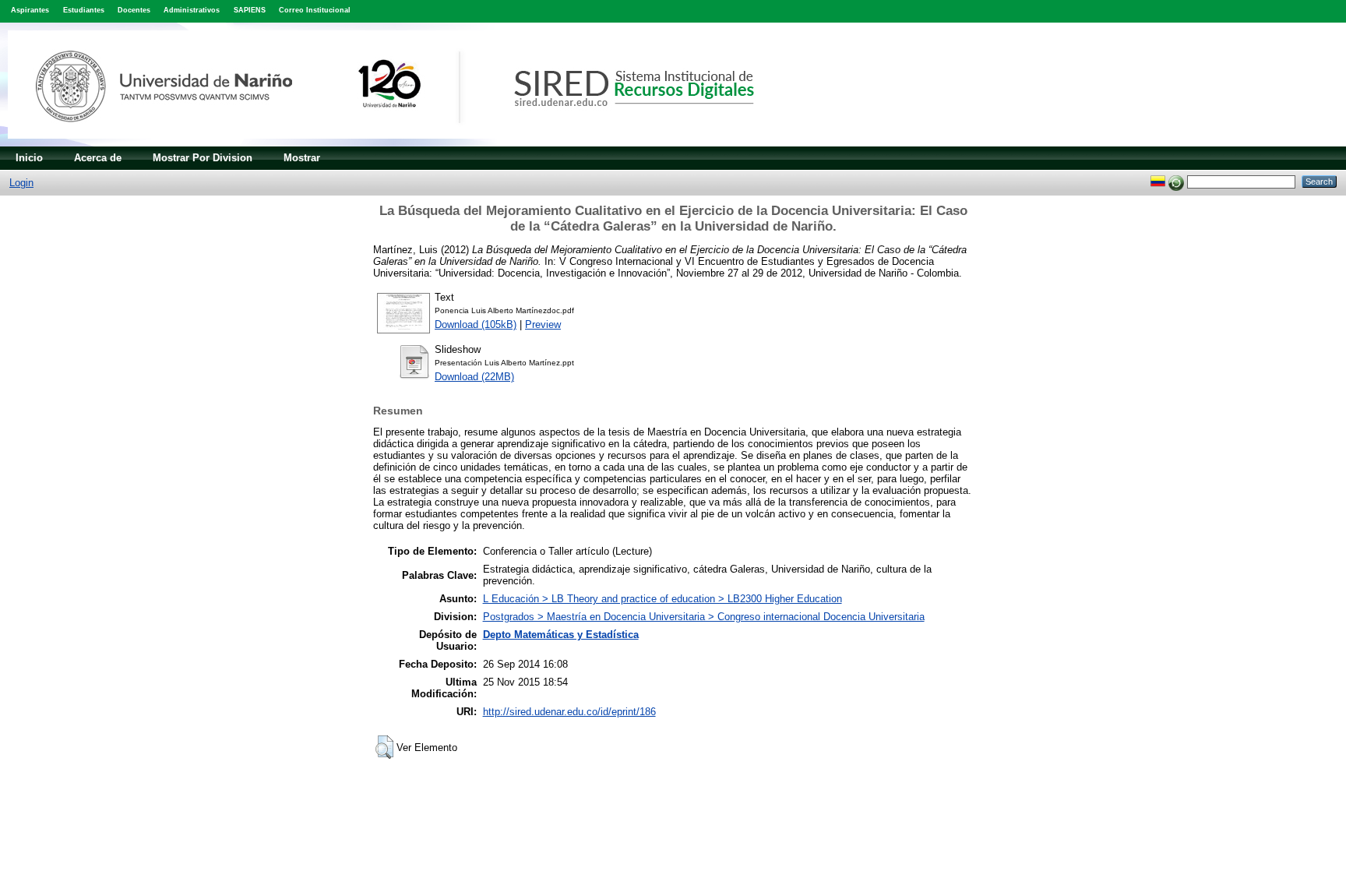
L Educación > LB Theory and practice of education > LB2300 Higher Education (662, 599)
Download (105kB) (475, 324)
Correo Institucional (315, 10)
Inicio (29, 158)
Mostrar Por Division (202, 158)
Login (21, 183)
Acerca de (98, 158)
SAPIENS (250, 10)
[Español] (1157, 181)
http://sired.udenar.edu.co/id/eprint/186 (569, 712)
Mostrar (302, 158)
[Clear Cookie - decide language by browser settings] (1176, 181)
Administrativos (192, 10)
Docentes (134, 10)
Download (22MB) (474, 377)
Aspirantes (30, 10)
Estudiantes (83, 10)
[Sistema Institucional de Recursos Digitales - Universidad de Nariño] (407, 143)
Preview (543, 324)
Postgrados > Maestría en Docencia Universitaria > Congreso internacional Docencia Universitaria (704, 616)
